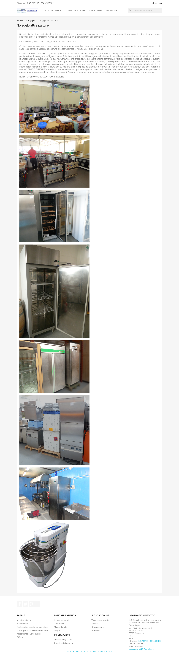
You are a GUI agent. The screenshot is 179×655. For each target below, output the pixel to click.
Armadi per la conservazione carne (32, 630)
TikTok (37, 604)
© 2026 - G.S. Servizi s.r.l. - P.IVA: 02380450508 (89, 651)
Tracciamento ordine (100, 620)
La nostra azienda (75, 10)
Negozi (57, 630)
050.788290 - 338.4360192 (40, 3)
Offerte (20, 637)
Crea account (97, 627)
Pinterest (31, 604)
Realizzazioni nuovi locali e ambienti (32, 627)
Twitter (25, 604)
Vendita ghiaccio (24, 620)
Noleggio (111, 10)
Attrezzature (53, 10)
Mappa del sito (60, 627)
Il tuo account (100, 615)
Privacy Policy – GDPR (63, 639)
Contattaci (59, 623)
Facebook (19, 604)
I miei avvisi (96, 630)
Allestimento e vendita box (28, 634)
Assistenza (96, 10)
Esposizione (22, 623)
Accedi (94, 623)
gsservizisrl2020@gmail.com (141, 649)
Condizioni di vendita (63, 643)
